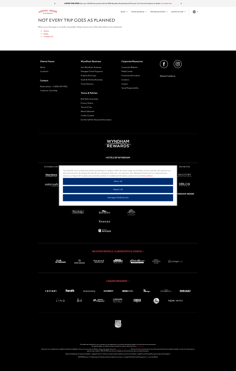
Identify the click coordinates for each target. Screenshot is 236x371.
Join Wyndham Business (91, 67)
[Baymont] (104, 212)
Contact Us (48, 36)
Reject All (118, 189)
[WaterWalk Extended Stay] (51, 185)
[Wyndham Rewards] (118, 143)
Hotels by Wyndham (118, 157)
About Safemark (87, 111)
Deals (46, 33)
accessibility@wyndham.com (123, 349)
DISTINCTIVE (184, 167)
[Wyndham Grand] (184, 194)
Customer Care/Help (48, 90)
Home (46, 31)
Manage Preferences (118, 197)
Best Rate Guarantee (89, 99)
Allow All (118, 181)
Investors (125, 79)
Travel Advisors (87, 84)
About (42, 67)
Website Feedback (167, 76)
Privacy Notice (87, 103)
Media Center (127, 71)
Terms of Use (86, 107)
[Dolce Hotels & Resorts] (184, 185)
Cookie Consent (87, 115)
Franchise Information (130, 75)
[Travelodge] (78, 212)
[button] (54, 3)
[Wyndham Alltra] (131, 212)
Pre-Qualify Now (166, 3)
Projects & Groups (88, 75)
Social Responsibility (130, 88)
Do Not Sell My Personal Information (96, 119)
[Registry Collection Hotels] (184, 176)
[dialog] (118, 185)
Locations (44, 71)
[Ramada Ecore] (104, 231)
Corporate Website (129, 67)
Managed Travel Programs (92, 71)
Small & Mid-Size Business (91, 79)
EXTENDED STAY (51, 167)
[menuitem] (124, 12)
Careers (124, 84)
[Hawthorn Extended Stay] (51, 176)
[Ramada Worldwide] (104, 222)
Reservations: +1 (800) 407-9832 (53, 86)
